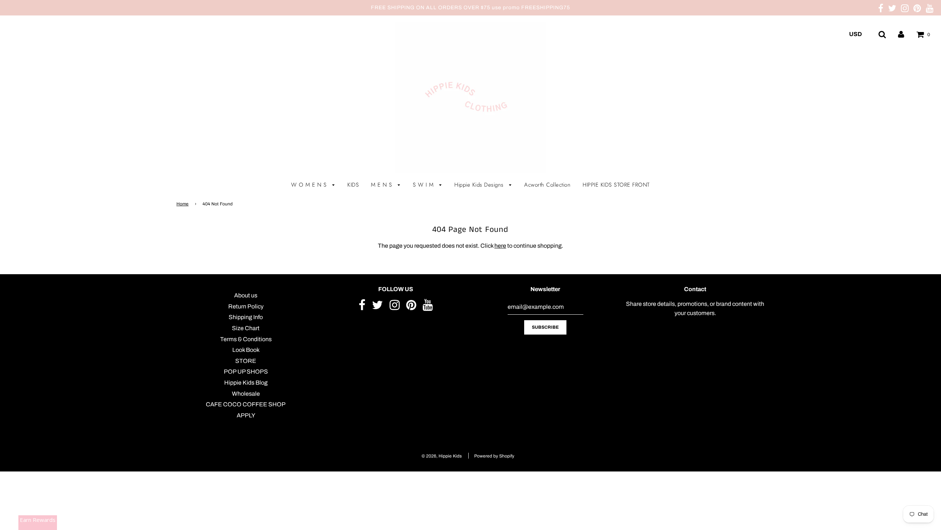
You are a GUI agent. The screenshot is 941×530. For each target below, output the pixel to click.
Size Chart (246, 328)
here (500, 246)
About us (245, 295)
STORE (245, 361)
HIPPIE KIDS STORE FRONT (616, 185)
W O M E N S (310, 185)
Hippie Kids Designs (479, 185)
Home (182, 203)
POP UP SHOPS (246, 371)
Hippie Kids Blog (246, 382)
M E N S (382, 185)
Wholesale (246, 394)
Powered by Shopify (494, 456)
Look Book (246, 350)
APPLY (246, 415)
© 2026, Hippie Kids (442, 456)
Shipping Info (246, 317)
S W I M (424, 185)
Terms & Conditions (246, 339)
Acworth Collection (547, 185)
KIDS (353, 185)
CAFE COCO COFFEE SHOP (246, 404)
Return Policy (246, 306)
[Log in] (901, 34)
